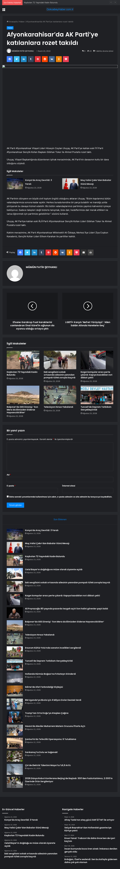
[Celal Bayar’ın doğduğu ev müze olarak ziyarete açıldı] (15, 573)
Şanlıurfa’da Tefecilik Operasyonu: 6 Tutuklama (50, 739)
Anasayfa (12, 21)
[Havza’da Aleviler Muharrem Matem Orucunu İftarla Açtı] (15, 730)
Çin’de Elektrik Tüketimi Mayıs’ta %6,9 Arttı (48, 765)
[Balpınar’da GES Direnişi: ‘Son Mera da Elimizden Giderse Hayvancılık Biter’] (23, 395)
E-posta (11, 486)
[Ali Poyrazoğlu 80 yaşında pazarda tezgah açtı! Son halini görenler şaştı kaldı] (15, 612)
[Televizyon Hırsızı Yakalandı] (60, 395)
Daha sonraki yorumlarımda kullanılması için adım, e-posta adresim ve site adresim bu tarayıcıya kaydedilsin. (60, 497)
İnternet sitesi (68, 486)
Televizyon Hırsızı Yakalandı (58, 406)
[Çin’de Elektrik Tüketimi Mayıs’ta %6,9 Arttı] (15, 769)
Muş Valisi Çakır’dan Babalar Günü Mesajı (47, 543)
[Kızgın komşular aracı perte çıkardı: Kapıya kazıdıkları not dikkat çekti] (97, 360)
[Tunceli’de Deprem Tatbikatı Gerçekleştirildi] (97, 395)
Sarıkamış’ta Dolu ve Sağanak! (41, 752)
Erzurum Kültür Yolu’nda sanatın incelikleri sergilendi (53, 647)
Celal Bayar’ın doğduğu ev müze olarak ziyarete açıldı (53, 569)
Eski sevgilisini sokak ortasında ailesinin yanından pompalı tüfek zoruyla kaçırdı (59, 375)
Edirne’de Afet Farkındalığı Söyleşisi (44, 686)
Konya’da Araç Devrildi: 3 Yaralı (41, 530)
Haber (22, 21)
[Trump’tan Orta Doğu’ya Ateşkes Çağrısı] (15, 717)
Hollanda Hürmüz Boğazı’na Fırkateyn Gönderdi (50, 673)
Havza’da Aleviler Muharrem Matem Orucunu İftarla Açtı (55, 726)
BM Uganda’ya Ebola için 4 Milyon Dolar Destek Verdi (53, 700)
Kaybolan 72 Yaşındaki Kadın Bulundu (41, 2)
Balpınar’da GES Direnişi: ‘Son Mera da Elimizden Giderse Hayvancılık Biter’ (22, 409)
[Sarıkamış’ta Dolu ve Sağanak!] (15, 756)
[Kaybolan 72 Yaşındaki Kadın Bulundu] (23, 360)
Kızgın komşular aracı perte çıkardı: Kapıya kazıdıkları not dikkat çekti (96, 375)
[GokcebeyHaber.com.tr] (60, 9)
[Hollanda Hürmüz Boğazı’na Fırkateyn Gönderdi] (15, 677)
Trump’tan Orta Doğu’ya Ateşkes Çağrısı (46, 713)
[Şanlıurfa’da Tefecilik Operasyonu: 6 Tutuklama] (15, 743)
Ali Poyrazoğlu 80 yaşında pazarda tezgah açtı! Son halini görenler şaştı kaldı (66, 608)
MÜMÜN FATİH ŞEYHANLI (23, 51)
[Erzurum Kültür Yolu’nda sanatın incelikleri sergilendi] (15, 651)
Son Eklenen (60, 519)
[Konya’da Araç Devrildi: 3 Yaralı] (15, 183)
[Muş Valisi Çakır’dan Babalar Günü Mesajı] (70, 183)
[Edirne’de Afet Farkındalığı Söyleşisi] (15, 690)
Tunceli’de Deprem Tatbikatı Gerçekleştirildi (96, 408)
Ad (9, 475)
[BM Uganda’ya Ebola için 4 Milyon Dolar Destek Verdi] (15, 704)
